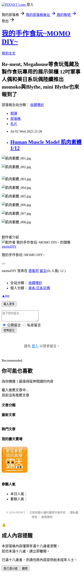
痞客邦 (33, 271)
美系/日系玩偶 (39, 288)
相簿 (13, 113)
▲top (5, 295)
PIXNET (20, 512)
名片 (13, 124)
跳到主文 (9, 53)
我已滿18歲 (10, 568)
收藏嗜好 (37, 105)
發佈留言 (9, 330)
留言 (43, 271)
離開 (25, 568)
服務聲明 (47, 517)
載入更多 (9, 304)
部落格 (15, 118)
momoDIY (9, 246)
